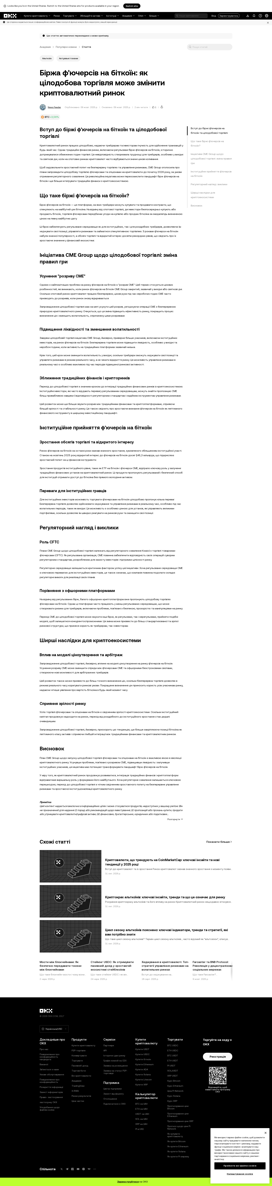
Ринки (57, 16)
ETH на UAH (141, 1109)
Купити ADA (141, 1069)
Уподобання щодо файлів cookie (50, 1108)
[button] (190, 47)
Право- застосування (51, 1097)
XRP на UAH (141, 1124)
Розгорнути (173, 819)
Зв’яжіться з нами (49, 1069)
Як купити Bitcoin (176, 1141)
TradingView (78, 1086)
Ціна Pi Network (175, 1091)
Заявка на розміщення (115, 1065)
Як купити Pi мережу (178, 1156)
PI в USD (139, 1129)
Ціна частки (78, 1101)
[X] (61, 1169)
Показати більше (218, 841)
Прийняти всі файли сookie (240, 1166)
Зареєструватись (228, 16)
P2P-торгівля (78, 1050)
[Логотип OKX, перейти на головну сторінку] (10, 16)
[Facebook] (72, 1169)
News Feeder (54, 107)
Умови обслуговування (52, 1074)
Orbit (140, 16)
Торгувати (68, 16)
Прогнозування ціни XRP (180, 1121)
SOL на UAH (141, 1119)
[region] (239, 1155)
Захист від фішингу (113, 1093)
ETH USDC (172, 1050)
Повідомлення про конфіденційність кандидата (50, 1057)
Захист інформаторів (51, 1092)
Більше (152, 16)
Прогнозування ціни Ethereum (178, 1114)
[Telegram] (67, 1169)
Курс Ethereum (175, 1086)
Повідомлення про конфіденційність (50, 1080)
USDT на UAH (142, 1114)
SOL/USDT (172, 1070)
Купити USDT (142, 1049)
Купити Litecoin (143, 1079)
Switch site (132, 6)
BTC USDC (172, 1045)
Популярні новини (66, 46)
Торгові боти (79, 1070)
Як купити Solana (176, 1151)
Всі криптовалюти (81, 1075)
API (105, 1050)
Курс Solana (173, 1096)
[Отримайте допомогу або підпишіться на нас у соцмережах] (260, 16)
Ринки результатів (81, 1096)
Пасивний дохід (80, 1065)
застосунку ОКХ (48, 1102)
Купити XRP (141, 1084)
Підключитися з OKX (114, 1104)
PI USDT (171, 1065)
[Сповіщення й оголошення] (254, 16)
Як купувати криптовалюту (175, 1135)
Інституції (111, 16)
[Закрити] (265, 1132)
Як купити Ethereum (177, 1146)
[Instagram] (83, 1169)
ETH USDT (172, 1060)
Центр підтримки (112, 1088)
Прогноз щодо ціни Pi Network (178, 1127)
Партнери (108, 1045)
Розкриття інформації (51, 1087)
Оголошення (110, 1099)
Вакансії (44, 1064)
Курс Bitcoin (173, 1081)
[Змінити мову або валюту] (266, 16)
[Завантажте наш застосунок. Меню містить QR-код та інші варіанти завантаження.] (247, 16)
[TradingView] (89, 1169)
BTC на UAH (141, 1104)
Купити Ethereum (144, 1064)
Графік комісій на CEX (115, 1060)
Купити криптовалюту (36, 16)
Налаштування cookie (240, 1174)
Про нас (44, 1049)
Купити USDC (142, 1054)
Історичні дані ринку (114, 1055)
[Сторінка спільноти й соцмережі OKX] (94, 1169)
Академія (127, 16)
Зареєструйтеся (128, 1181)
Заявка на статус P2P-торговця (115, 1071)
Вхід (214, 16)
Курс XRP (172, 1101)
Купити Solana (143, 1074)
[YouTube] (78, 1169)
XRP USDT (172, 1075)
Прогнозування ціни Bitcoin (178, 1107)
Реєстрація (218, 1056)
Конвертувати (79, 1055)
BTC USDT (172, 1055)
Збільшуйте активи (90, 16)
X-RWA (75, 1091)
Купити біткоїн (143, 1059)
